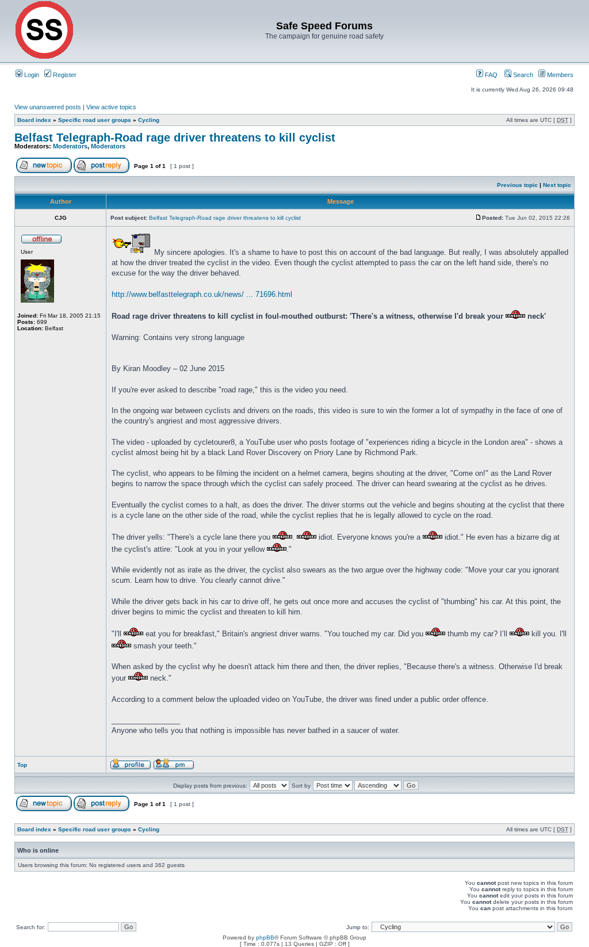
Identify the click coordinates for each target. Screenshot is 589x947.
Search (522, 74)
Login (30, 74)
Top (22, 765)
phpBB (265, 937)
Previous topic (517, 185)
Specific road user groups (94, 120)
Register (64, 74)
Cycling (148, 120)
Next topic (557, 185)
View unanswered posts (47, 107)
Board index (34, 120)
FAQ (490, 74)
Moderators (70, 146)
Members (559, 74)
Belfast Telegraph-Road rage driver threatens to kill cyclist (174, 137)
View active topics (111, 107)
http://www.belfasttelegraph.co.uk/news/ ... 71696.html (202, 294)
